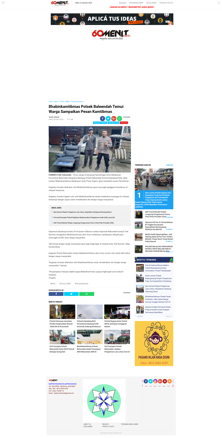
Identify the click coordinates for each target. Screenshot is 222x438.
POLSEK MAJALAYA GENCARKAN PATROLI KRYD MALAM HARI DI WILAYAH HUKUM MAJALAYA (159, 248)
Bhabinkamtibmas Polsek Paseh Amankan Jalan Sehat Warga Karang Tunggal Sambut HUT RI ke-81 (158, 299)
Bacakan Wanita (100, 123)
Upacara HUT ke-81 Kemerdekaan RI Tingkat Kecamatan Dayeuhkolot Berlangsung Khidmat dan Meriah (159, 225)
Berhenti (124, 123)
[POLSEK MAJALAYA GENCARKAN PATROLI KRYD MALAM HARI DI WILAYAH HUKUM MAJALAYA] (138, 249)
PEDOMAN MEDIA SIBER (129, 424)
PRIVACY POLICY (166, 3)
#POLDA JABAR (65, 284)
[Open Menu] (3, 3)
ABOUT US (87, 424)
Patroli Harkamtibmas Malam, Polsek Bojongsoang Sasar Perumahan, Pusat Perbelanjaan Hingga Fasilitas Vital (158, 268)
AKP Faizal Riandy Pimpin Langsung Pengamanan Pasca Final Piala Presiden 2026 (84, 223)
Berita (56, 101)
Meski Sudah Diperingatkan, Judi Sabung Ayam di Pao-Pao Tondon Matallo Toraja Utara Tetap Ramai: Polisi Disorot (159, 237)
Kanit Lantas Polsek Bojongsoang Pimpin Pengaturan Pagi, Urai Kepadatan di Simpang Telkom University (158, 278)
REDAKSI (122, 3)
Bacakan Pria (113, 123)
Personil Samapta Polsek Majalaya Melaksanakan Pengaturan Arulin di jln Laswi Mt (84, 217)
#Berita (52, 284)
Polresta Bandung (77, 101)
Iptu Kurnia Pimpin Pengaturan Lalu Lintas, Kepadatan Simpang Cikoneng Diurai (83, 212)
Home (51, 101)
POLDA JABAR (64, 101)
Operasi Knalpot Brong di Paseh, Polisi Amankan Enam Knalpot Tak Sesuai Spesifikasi (158, 309)
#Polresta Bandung (81, 284)
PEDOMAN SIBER (136, 3)
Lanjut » (169, 316)
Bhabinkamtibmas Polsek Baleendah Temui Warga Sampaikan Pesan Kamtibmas (86, 109)
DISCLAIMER (151, 3)
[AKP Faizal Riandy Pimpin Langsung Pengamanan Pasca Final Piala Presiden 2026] (138, 214)
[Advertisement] (90, 73)
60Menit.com (117, 433)
